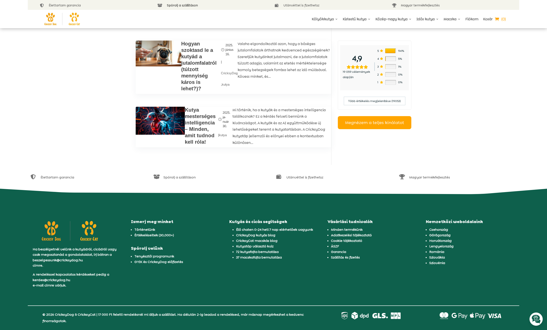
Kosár (488, 19)
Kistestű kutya (354, 19)
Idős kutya (425, 19)
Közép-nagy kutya (391, 19)
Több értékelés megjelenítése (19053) (374, 101)
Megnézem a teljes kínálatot (374, 122)
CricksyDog (229, 73)
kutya (225, 84)
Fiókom (471, 19)
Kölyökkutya (323, 19)
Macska (450, 19)
